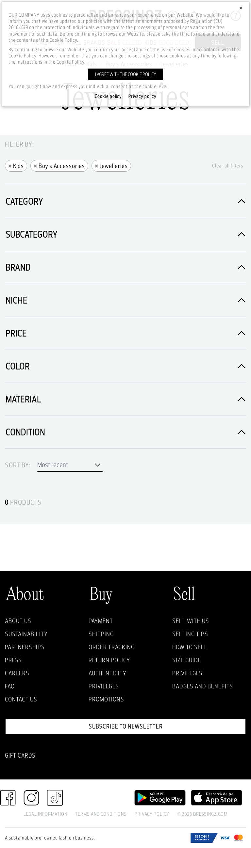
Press (13, 660)
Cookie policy (108, 96)
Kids (16, 165)
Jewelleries (111, 165)
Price (16, 333)
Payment (101, 621)
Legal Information (45, 814)
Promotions (106, 699)
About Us (18, 621)
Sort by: (18, 465)
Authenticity (107, 673)
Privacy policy (142, 96)
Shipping (101, 634)
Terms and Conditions (101, 814)
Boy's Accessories (59, 165)
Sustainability (26, 634)
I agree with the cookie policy (125, 74)
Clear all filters (227, 166)
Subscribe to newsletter (126, 726)
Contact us (21, 699)
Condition (25, 432)
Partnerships (25, 647)
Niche (16, 300)
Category (24, 201)
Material (23, 399)
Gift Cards (20, 755)
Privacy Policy (152, 814)
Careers (17, 673)
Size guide (186, 660)
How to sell (190, 647)
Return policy (109, 660)
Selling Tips (190, 634)
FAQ (10, 686)
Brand (18, 267)
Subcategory (32, 234)
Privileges (104, 686)
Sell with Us (190, 621)
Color (18, 366)
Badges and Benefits (202, 686)
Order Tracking (112, 647)
